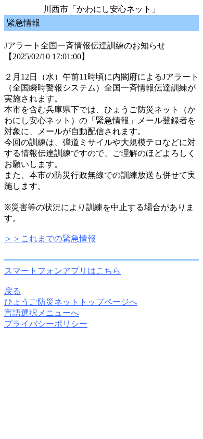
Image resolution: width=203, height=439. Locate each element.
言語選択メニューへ (41, 312)
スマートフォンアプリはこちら (62, 270)
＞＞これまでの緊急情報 (50, 238)
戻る (12, 291)
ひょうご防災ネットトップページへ (70, 302)
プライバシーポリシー (45, 323)
